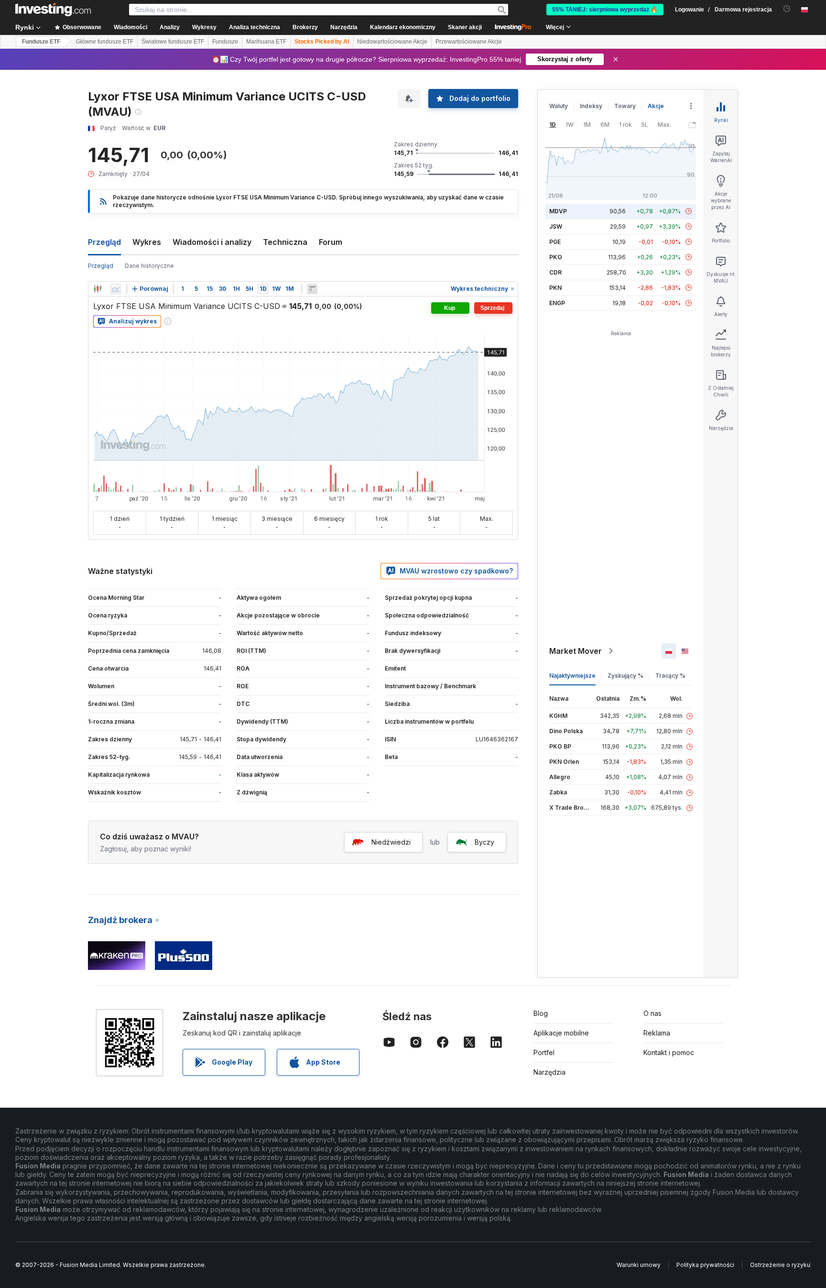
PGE (555, 241)
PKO (555, 257)
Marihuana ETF (266, 41)
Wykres (146, 242)
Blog (540, 1013)
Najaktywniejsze (572, 675)
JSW (555, 226)
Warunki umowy (639, 1264)
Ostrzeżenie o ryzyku (780, 1264)
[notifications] (787, 8)
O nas (652, 1013)
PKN (555, 287)
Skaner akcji (465, 27)
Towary (625, 106)
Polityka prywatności (705, 1264)
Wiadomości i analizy (212, 242)
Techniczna (285, 242)
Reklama (656, 1033)
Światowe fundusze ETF (172, 41)
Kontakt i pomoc (668, 1052)
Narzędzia (549, 1072)
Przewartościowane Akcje (468, 41)
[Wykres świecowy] (97, 289)
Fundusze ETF (41, 41)
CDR (555, 272)
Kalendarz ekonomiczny (402, 27)
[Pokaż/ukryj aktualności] (312, 289)
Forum (330, 242)
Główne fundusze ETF (104, 41)
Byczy (484, 842)
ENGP (557, 303)
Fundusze (225, 41)
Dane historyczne (149, 265)
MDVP (558, 211)
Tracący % (670, 675)
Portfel (543, 1052)
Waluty (558, 106)
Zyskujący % (625, 675)
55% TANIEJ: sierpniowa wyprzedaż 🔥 (605, 9)
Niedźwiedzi (391, 842)
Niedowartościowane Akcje (392, 41)
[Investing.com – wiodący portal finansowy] (53, 9)
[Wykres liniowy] (115, 289)
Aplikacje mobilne (561, 1033)
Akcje (656, 106)
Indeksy (591, 106)
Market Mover (575, 651)
